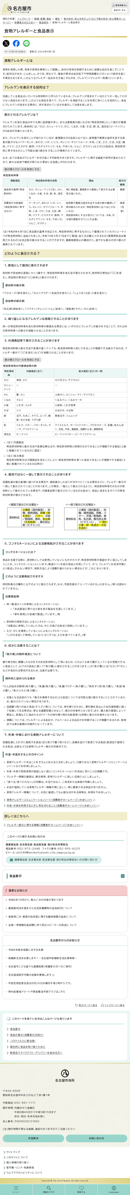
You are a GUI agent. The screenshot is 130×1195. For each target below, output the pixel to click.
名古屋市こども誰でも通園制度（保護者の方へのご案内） (40, 966)
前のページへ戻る (88, 1005)
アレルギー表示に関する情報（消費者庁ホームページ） (43, 825)
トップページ (24, 19)
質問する (81, 1192)
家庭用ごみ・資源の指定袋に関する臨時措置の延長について (42, 917)
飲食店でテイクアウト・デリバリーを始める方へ (36, 1053)
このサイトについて (17, 1157)
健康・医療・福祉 (42, 19)
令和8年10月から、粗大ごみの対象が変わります (36, 900)
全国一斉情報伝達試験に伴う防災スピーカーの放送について (42, 925)
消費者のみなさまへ (24, 22)
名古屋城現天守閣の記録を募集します (29, 975)
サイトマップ (13, 1152)
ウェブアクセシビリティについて (24, 1173)
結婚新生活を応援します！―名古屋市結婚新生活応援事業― (42, 958)
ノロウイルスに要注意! (23, 1041)
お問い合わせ (96, 1138)
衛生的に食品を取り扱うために (28, 1047)
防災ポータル (120, 10)
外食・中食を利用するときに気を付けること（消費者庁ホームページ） (52, 805)
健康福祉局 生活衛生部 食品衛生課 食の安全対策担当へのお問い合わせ (56, 860)
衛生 (57, 19)
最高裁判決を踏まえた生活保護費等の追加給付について (40, 908)
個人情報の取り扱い (17, 1162)
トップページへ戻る (115, 1005)
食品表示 (44, 22)
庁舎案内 (33, 1138)
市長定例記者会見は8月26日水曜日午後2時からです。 (40, 983)
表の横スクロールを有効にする (22, 169)
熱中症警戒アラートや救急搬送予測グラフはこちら (37, 992)
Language (114, 1192)
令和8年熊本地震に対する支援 (26, 950)
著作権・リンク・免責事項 (20, 1167)
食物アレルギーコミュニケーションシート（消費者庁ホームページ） (49, 800)
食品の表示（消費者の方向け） (27, 1035)
